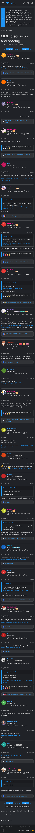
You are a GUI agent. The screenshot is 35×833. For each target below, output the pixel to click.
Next (24, 49)
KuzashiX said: (7, 522)
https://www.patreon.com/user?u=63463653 (15, 622)
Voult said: (6, 583)
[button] (3, 3)
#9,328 (31, 112)
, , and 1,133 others (19, 694)
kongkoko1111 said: (8, 283)
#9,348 (31, 730)
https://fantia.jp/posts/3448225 (11, 383)
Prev (10, 49)
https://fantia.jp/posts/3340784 (11, 735)
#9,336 (31, 378)
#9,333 (31, 279)
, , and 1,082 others (18, 155)
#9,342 (31, 555)
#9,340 (31, 484)
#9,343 (31, 579)
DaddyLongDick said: (9, 488)
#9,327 (32, 90)
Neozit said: (6, 200)
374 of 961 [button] (17, 49)
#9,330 (31, 172)
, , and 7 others (17, 334)
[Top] (30, 830)
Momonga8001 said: (9, 672)
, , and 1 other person (19, 216)
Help (27, 830)
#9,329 (31, 138)
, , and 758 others (17, 261)
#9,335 (31, 353)
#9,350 (31, 777)
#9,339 (31, 463)
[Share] (27, 63)
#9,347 (32, 710)
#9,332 (31, 232)
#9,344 (31, 616)
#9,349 (31, 752)
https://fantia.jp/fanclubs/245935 (20, 468)
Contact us (21, 830)
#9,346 (31, 668)
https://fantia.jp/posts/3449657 (11, 755)
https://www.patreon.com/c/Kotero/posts (13, 559)
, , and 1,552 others (17, 121)
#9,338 (31, 437)
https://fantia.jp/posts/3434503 (11, 647)
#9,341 (32, 518)
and (12, 362)
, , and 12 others (18, 72)
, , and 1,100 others (19, 302)
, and (15, 538)
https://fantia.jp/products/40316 (12, 288)
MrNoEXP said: (7, 781)
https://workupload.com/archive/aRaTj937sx (15, 68)
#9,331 (32, 196)
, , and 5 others (16, 796)
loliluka (4, 44)
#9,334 (31, 319)
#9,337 (32, 400)
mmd (21, 44)
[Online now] (5, 106)
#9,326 (31, 63)
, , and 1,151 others (17, 420)
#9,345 (31, 643)
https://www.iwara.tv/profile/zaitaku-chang (15, 590)
